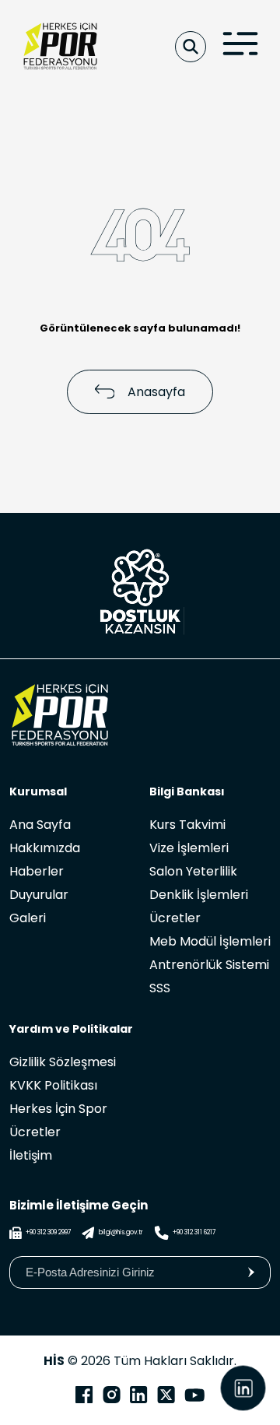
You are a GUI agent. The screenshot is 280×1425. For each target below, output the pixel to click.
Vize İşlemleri (189, 848)
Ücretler (175, 918)
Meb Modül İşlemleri (210, 941)
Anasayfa (156, 392)
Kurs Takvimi (187, 825)
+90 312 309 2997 (48, 1232)
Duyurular (38, 895)
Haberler (36, 871)
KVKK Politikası (53, 1085)
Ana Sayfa (40, 825)
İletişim (30, 1155)
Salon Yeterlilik (193, 871)
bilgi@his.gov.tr (121, 1232)
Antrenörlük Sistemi (209, 965)
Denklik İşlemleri (198, 895)
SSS (159, 988)
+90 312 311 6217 (194, 1232)
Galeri (27, 918)
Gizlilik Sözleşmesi (62, 1062)
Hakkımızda (44, 848)
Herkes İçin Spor (58, 1109)
